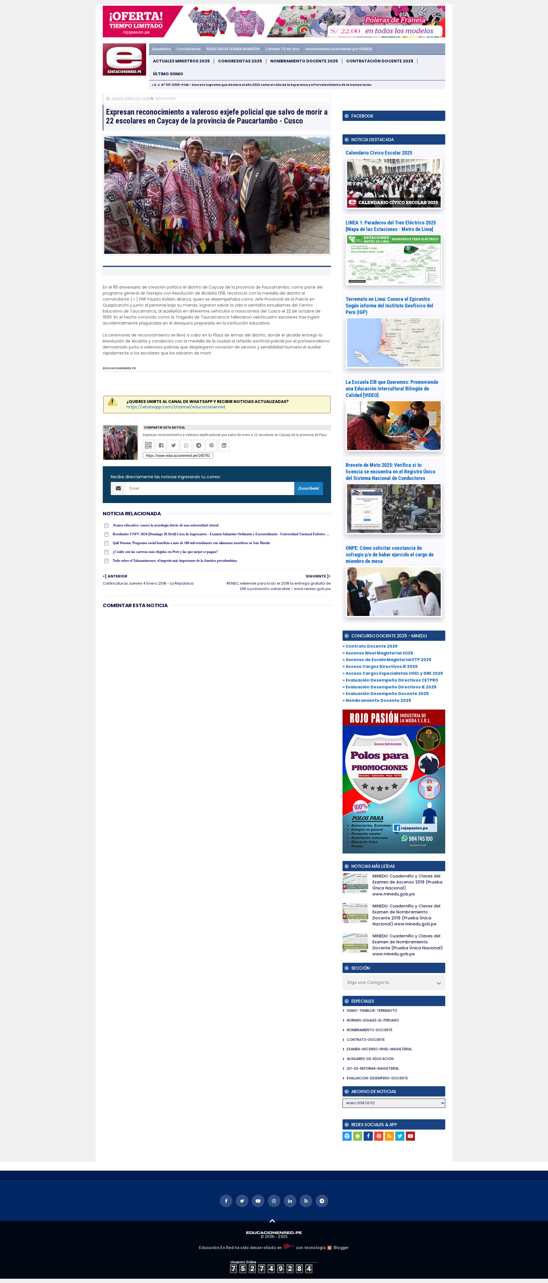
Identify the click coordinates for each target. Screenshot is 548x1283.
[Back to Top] (272, 1220)
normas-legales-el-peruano (373, 1020)
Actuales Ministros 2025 (181, 61)
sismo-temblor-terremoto (372, 1010)
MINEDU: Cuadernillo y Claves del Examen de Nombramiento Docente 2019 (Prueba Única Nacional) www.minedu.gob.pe (406, 915)
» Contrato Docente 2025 (370, 646)
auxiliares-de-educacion (370, 1058)
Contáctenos (189, 48)
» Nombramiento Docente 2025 (376, 700)
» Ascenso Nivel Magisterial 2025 (377, 653)
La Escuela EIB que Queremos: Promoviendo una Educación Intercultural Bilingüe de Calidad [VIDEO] (392, 388)
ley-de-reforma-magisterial (373, 1068)
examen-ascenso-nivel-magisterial (379, 1049)
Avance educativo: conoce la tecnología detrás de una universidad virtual (165, 525)
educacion (166, 98)
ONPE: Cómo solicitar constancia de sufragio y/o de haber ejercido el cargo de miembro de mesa (390, 554)
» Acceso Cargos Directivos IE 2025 (380, 666)
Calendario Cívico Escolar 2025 (379, 153)
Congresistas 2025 (240, 61)
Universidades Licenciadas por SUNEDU (338, 48)
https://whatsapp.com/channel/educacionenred (175, 407)
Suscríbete (161, 48)
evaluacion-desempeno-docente (377, 1078)
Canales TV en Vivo (282, 48)
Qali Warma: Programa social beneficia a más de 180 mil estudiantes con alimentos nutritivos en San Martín (191, 543)
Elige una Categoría (368, 982)
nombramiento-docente (369, 1029)
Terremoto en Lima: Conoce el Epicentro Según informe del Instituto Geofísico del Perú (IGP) (389, 305)
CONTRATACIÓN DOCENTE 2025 (379, 61)
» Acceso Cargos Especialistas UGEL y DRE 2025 (392, 673)
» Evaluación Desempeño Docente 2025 (385, 693)
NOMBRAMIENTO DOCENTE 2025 (304, 61)
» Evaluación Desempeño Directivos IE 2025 (389, 687)
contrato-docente (366, 1039)
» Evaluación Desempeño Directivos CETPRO (390, 680)
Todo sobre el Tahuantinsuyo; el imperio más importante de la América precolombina (175, 561)
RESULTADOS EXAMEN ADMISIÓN (233, 48)
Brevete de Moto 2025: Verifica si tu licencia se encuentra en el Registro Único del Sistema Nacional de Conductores (390, 471)
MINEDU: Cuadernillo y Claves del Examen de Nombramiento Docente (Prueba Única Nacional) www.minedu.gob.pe (407, 945)
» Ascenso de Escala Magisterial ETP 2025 (386, 659)
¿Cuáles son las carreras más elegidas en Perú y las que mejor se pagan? (165, 552)
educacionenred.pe (119, 368)
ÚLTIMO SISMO (168, 74)
